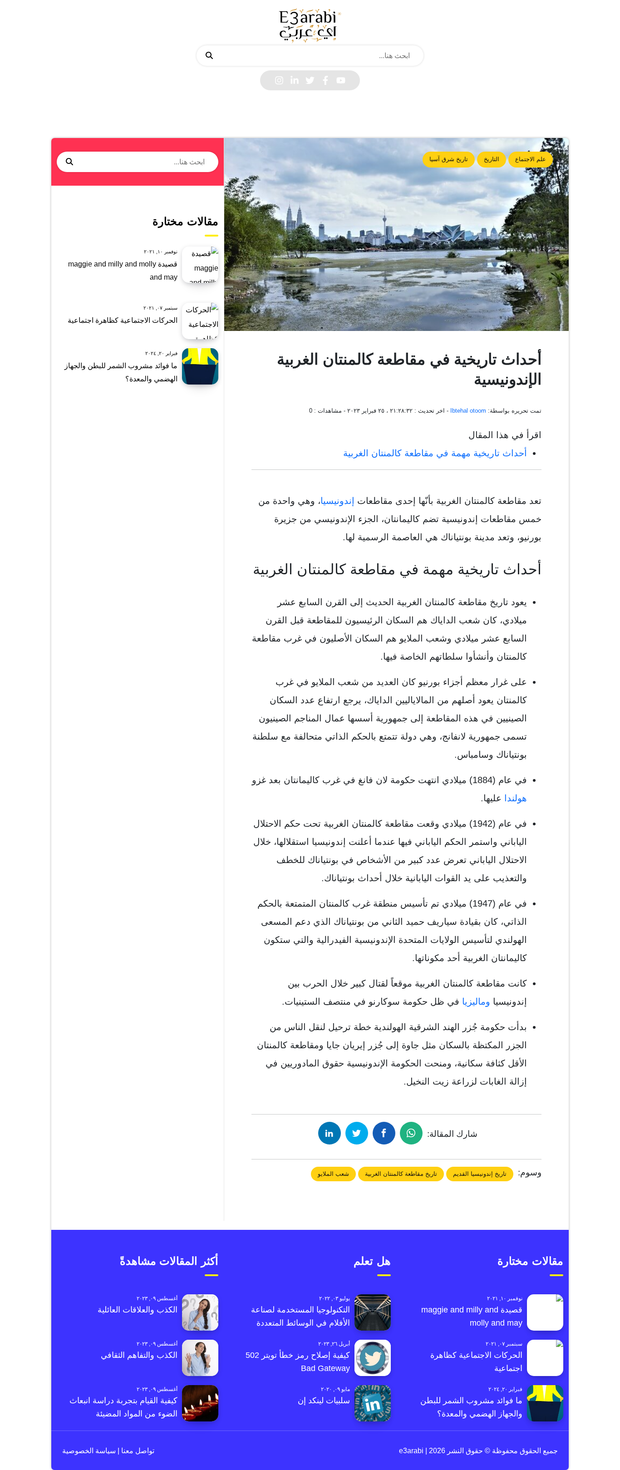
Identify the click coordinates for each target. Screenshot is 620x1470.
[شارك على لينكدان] (329, 1133)
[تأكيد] (209, 55)
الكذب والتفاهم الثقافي (139, 1355)
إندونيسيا (337, 501)
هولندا (515, 798)
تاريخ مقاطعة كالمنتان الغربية (401, 1173)
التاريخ (491, 159)
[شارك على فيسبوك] (384, 1133)
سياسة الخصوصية (89, 1451)
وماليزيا (476, 1001)
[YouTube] (340, 80)
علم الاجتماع (530, 159)
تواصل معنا (136, 1451)
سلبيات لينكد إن (324, 1400)
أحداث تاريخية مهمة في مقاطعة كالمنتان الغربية (435, 453)
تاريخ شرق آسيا (448, 159)
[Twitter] (310, 80)
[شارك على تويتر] (356, 1133)
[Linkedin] (294, 80)
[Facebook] (325, 80)
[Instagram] (279, 80)
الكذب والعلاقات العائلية (137, 1309)
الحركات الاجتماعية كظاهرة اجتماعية (122, 320)
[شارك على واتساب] (411, 1133)
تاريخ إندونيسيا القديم (480, 1173)
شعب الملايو (333, 1173)
